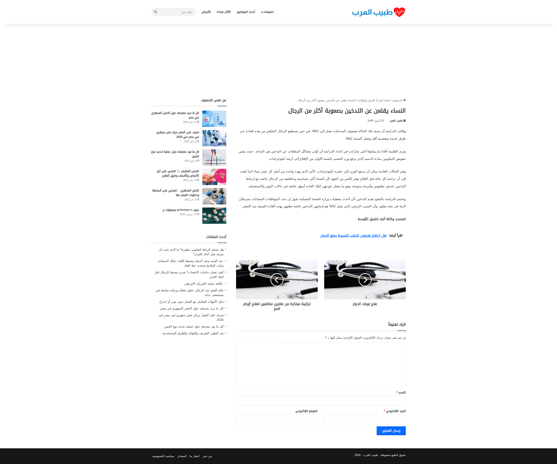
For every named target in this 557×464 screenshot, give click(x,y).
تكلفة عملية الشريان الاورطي (204, 283)
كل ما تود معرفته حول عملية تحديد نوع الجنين (175, 154)
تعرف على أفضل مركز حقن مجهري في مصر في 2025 (177, 135)
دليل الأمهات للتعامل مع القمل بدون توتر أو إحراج (191, 301)
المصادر (182, 456)
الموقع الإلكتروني (306, 411)
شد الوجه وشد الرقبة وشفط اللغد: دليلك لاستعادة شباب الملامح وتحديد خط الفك (191, 263)
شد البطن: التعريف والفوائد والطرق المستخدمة (193, 333)
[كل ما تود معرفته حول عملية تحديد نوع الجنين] (214, 157)
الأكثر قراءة (224, 12)
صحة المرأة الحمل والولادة (374, 100)
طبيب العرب (396, 120)
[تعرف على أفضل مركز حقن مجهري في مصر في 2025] (214, 138)
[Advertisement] (278, 60)
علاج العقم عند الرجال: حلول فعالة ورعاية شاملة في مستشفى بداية (190, 293)
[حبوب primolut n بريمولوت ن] (214, 216)
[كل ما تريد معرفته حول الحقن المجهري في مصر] (214, 119)
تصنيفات (268, 12)
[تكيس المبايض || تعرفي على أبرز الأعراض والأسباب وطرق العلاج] (214, 177)
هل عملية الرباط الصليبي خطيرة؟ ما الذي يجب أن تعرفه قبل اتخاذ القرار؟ (191, 252)
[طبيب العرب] (378, 12)
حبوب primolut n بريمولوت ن (181, 210)
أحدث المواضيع (246, 12)
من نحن (207, 456)
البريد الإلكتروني (395, 411)
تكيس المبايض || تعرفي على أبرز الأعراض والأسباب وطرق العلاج (178, 173)
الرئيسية (397, 100)
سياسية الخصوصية (163, 456)
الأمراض (206, 12)
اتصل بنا (195, 456)
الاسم (401, 392)
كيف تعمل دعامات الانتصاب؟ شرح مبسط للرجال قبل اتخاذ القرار (189, 275)
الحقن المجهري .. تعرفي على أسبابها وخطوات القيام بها (175, 193)
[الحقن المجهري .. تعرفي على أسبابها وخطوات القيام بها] (214, 196)
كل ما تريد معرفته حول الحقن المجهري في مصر (175, 115)
